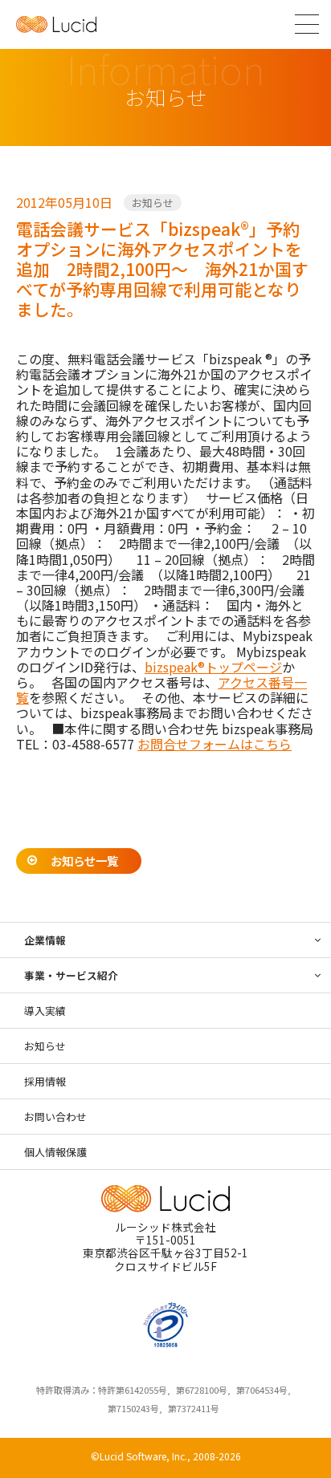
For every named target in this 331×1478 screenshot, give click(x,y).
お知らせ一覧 (84, 860)
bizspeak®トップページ (213, 666)
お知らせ (153, 202)
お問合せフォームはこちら (214, 743)
